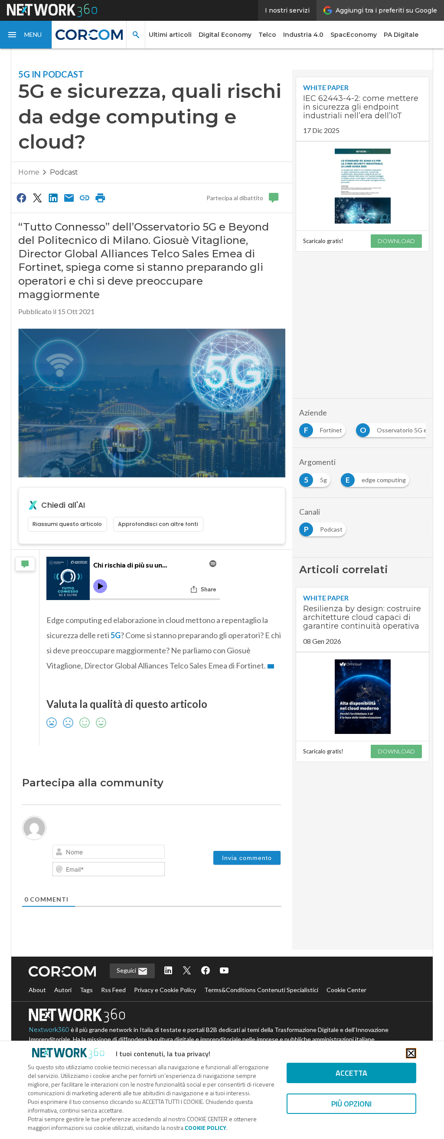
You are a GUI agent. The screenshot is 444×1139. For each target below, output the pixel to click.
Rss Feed (113, 989)
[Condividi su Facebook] (22, 197)
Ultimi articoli (170, 35)
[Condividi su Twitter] (37, 197)
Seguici (127, 970)
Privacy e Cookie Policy (165, 989)
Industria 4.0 (303, 35)
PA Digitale (401, 35)
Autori (63, 989)
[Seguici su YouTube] (224, 971)
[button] (26, 35)
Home (28, 172)
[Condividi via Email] (69, 197)
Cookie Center (346, 989)
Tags (86, 989)
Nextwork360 (49, 1030)
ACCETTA (351, 1073)
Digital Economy (225, 35)
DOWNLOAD (396, 240)
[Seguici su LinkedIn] (168, 971)
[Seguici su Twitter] (187, 971)
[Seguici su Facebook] (205, 971)
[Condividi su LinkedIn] (53, 197)
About (37, 989)
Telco (267, 35)
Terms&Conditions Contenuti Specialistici (261, 989)
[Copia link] (84, 197)
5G (116, 635)
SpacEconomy (353, 35)
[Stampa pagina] (101, 197)
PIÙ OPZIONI (351, 1104)
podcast (64, 172)
